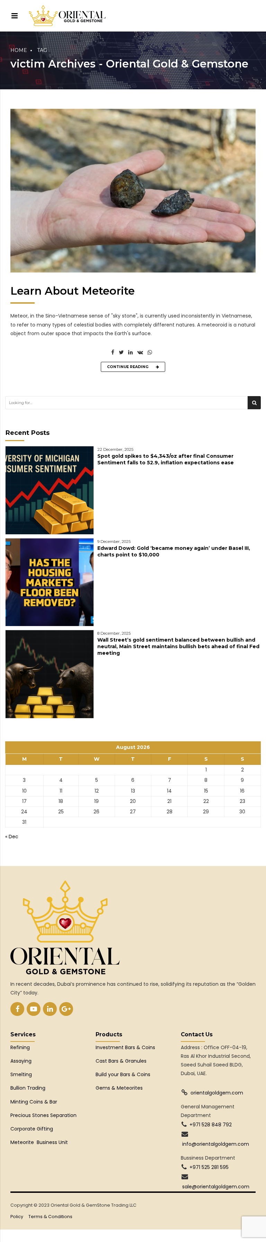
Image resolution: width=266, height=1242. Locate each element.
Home (18, 50)
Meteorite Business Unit (39, 1142)
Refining (20, 1047)
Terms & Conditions (50, 1216)
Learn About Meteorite (72, 290)
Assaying (21, 1060)
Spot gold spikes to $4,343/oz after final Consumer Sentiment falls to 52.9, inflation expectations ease (165, 459)
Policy (16, 1216)
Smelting (21, 1074)
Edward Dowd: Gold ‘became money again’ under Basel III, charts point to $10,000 (173, 551)
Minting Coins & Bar (33, 1101)
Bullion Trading (27, 1087)
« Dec (11, 836)
